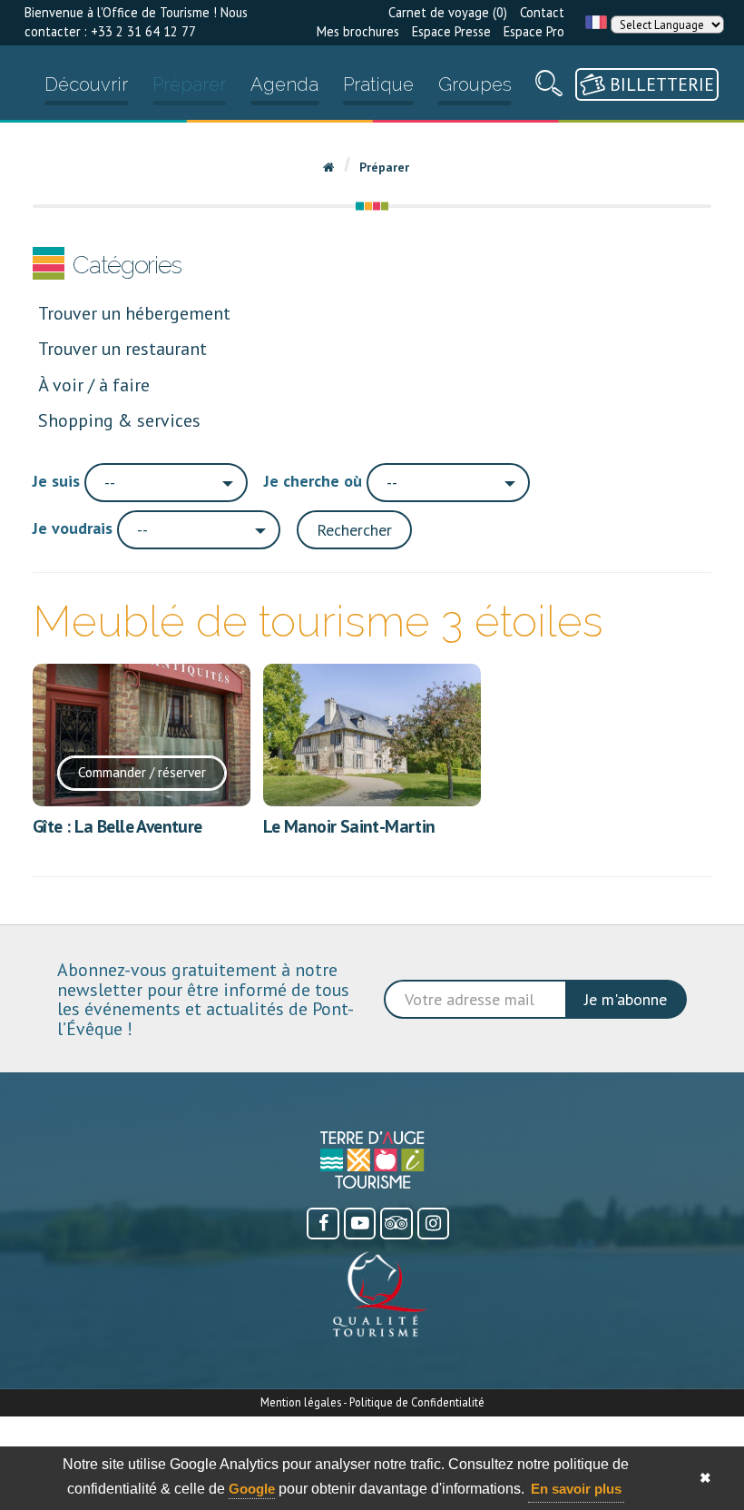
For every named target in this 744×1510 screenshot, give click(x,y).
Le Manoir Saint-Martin (349, 825)
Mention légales (300, 1402)
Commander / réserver (142, 772)
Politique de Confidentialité (417, 1402)
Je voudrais (73, 528)
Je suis (56, 480)
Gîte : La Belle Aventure (117, 825)
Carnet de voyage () (447, 12)
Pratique (378, 84)
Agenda (284, 84)
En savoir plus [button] (576, 1488)
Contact (542, 12)
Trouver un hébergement (134, 312)
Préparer (189, 84)
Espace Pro (534, 31)
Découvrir (86, 84)
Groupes (475, 84)
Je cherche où (313, 480)
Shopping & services (119, 420)
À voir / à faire (94, 384)
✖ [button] (705, 1477)
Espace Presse (451, 31)
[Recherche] (549, 87)
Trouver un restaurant (122, 348)
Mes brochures (358, 31)
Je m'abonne (625, 999)
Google (252, 1488)
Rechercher (354, 529)
